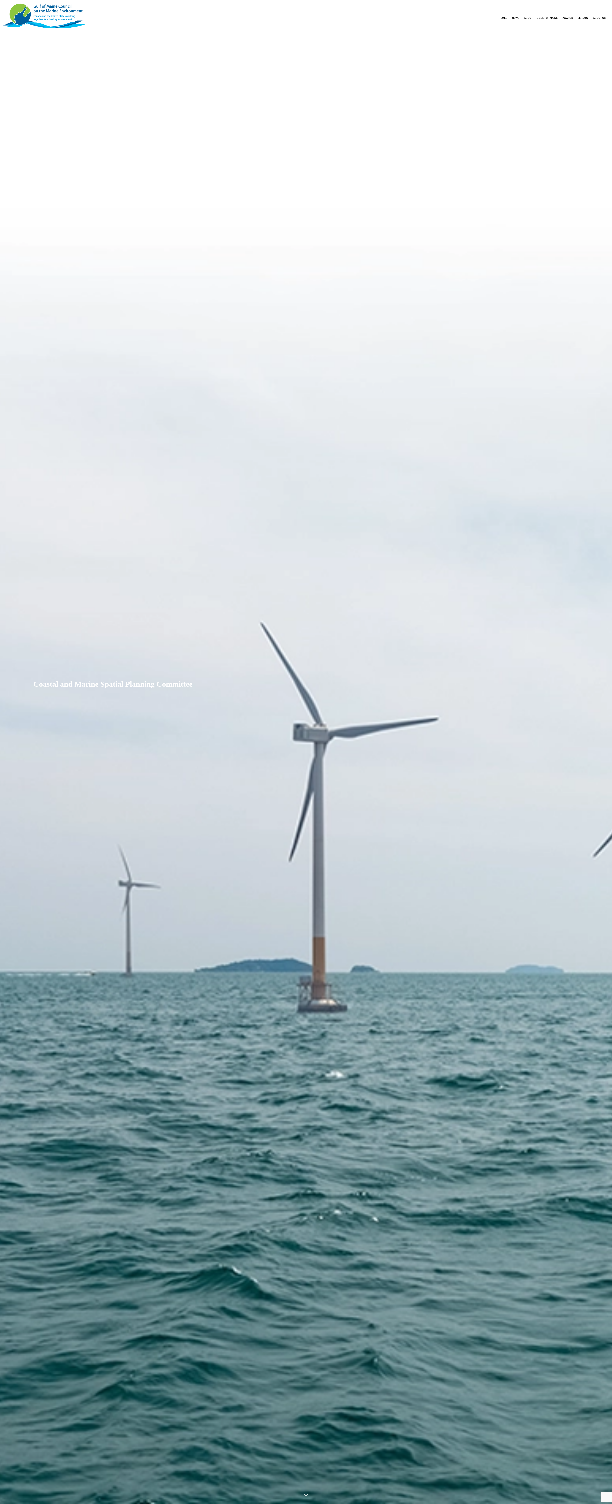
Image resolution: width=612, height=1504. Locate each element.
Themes (502, 18)
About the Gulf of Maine (541, 18)
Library (583, 18)
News (515, 18)
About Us (599, 18)
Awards (567, 18)
